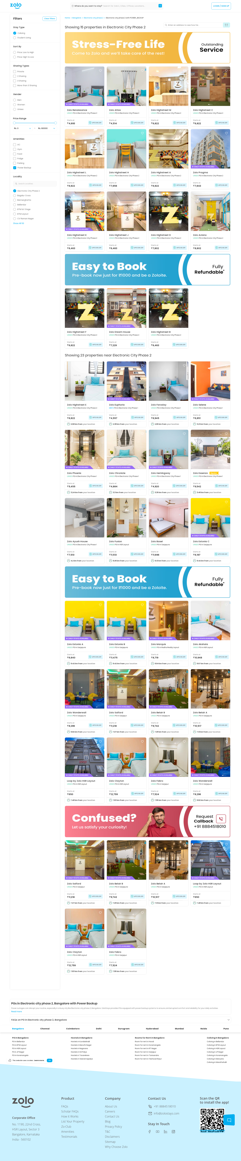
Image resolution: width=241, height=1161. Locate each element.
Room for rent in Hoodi (144, 1041)
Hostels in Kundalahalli (80, 1041)
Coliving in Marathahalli (217, 1062)
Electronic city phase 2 (93, 18)
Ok (49, 1060)
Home (67, 18)
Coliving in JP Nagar (215, 1052)
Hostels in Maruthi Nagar (81, 1045)
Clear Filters (49, 18)
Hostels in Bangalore (81, 1037)
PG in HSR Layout (19, 1048)
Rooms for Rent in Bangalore (150, 1037)
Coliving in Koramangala (217, 1055)
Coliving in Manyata (215, 1059)
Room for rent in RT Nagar (146, 1048)
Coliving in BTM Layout (216, 1045)
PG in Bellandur (18, 1041)
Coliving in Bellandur (215, 1041)
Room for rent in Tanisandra (147, 1055)
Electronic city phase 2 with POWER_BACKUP (125, 18)
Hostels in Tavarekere (80, 1055)
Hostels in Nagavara (79, 1048)
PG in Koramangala (20, 1055)
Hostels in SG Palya (79, 1052)
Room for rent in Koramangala (148, 1045)
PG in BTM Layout (19, 1045)
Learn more (39, 1060)
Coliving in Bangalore (218, 1037)
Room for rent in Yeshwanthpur (148, 1059)
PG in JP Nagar (18, 1052)
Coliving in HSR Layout (216, 1048)
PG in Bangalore (20, 1037)
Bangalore (76, 18)
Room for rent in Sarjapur (145, 1052)
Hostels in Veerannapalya (82, 1059)
